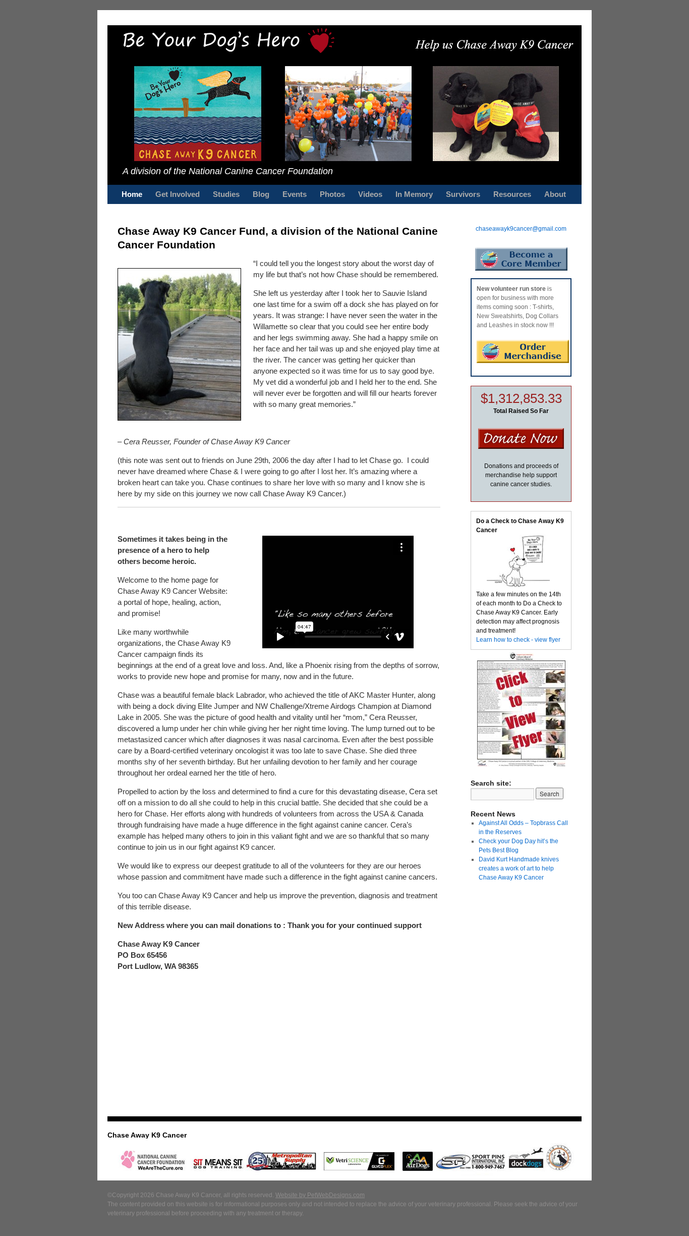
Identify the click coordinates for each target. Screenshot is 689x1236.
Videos (370, 194)
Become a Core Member (521, 259)
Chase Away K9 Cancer (147, 1135)
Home (132, 194)
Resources (512, 194)
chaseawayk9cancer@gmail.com (521, 228)
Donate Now (521, 438)
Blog (261, 194)
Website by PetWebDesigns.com (320, 1195)
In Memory (414, 194)
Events (294, 194)
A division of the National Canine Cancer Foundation (228, 171)
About (555, 194)
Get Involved (177, 194)
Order (523, 351)
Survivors (463, 194)
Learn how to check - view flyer (518, 639)
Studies (226, 194)
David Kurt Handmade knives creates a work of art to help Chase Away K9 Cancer (519, 868)
